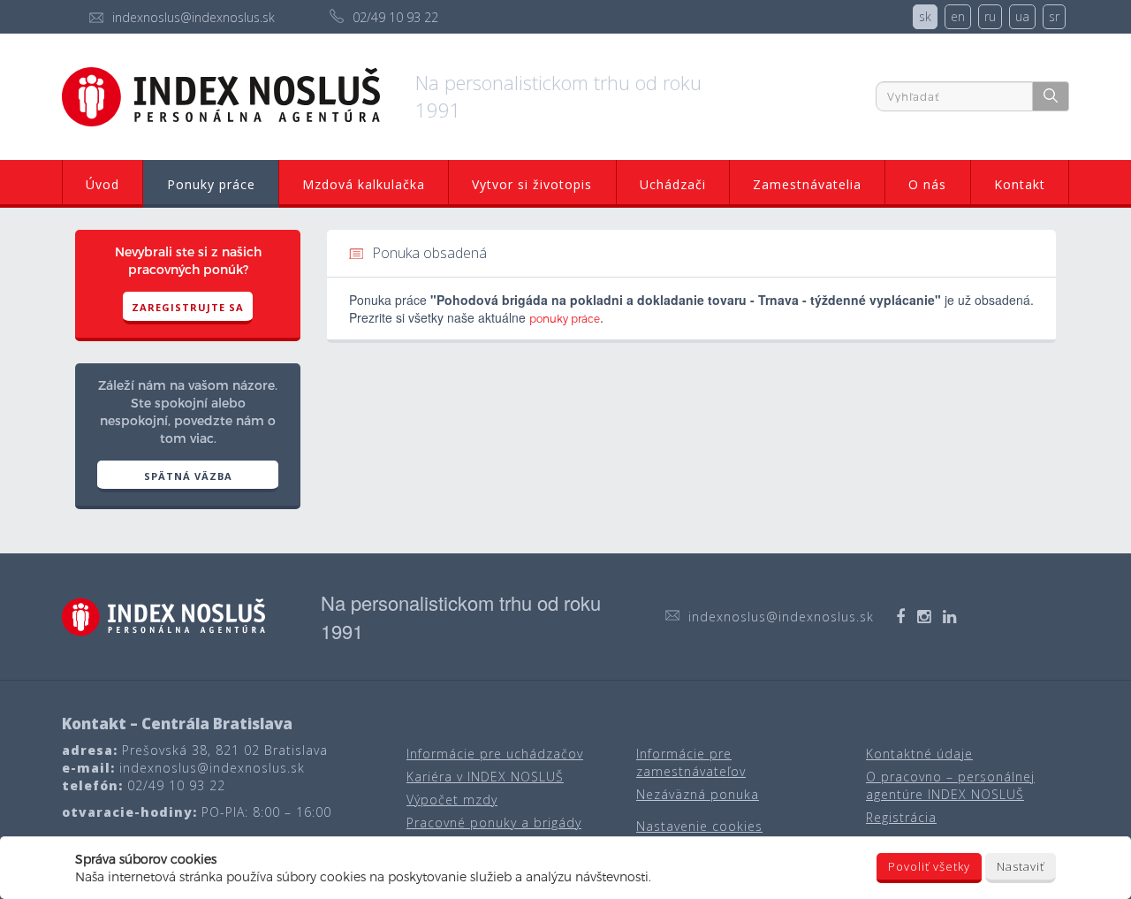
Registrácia (901, 817)
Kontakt (1019, 184)
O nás (927, 184)
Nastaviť (1020, 866)
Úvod (102, 184)
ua (1022, 16)
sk (925, 16)
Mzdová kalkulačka (363, 184)
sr (1054, 16)
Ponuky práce (211, 184)
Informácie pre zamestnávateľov (691, 762)
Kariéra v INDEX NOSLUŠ (485, 776)
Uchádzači (673, 184)
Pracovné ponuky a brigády (493, 822)
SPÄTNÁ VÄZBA (188, 476)
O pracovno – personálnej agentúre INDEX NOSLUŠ (950, 785)
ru (990, 16)
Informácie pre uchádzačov (494, 753)
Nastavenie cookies (699, 826)
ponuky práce (564, 318)
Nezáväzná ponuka (697, 794)
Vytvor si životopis (532, 184)
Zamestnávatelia (807, 184)
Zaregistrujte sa (188, 307)
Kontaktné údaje (919, 753)
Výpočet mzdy (451, 799)
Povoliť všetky (929, 866)
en (958, 16)
